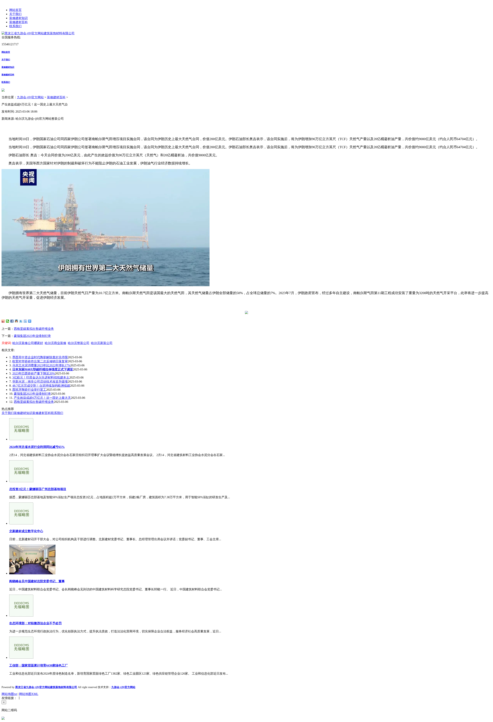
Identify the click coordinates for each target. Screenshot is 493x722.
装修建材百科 (18, 22)
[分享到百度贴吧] (25, 321)
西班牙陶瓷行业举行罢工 (29, 389)
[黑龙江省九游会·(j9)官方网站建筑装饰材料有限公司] (38, 33)
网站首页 (15, 10)
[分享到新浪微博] (3, 321)
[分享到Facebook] (12, 321)
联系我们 (15, 26)
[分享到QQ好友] (16, 321)
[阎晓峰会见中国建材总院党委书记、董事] (32, 573)
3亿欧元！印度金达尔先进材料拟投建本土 (40, 377)
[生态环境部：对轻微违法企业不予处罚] (21, 615)
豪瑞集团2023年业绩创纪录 (32, 335)
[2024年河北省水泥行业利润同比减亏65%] (21, 439)
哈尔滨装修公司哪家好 (27, 343)
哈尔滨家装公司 (101, 343)
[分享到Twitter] (21, 321)
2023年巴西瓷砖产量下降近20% (33, 373)
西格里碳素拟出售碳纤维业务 (34, 328)
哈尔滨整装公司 (78, 343)
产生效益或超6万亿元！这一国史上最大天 (42, 397)
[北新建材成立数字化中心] (21, 523)
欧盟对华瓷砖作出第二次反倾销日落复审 (40, 361)
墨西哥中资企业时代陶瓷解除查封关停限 (40, 357)
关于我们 (15, 14)
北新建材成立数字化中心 (26, 531)
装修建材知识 (18, 18)
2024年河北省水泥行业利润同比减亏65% (37, 447)
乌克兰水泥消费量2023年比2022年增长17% (41, 365)
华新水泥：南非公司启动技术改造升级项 (40, 381)
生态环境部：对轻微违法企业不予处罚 (35, 623)
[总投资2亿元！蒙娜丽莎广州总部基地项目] (21, 481)
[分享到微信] (7, 321)
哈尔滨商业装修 (55, 343)
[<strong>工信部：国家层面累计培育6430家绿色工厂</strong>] (21, 657)
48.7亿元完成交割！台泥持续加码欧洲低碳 (41, 385)
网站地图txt (9, 694)
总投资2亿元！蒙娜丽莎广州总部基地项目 (37, 489)
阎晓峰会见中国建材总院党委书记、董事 (37, 581)
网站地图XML (28, 694)
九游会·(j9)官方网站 (30, 97)
